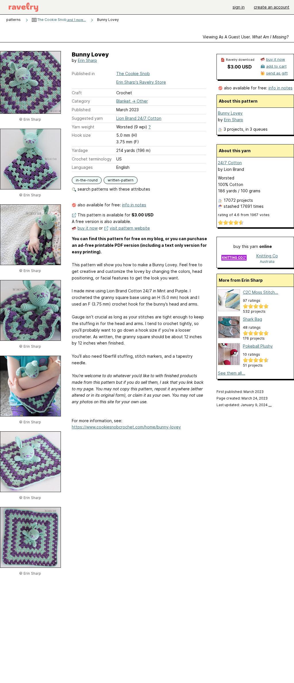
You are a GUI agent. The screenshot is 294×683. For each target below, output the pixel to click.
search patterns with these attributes (113, 189)
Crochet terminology (92, 158)
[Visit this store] (234, 258)
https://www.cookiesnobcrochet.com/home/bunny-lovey (126, 426)
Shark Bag (252, 319)
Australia (267, 261)
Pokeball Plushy (258, 346)
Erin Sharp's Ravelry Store (141, 82)
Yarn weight (83, 126)
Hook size (81, 135)
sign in (239, 7)
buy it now (88, 228)
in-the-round (87, 180)
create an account (271, 7)
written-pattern (121, 180)
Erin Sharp (87, 60)
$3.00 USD (239, 67)
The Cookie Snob (61, 19)
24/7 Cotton (230, 162)
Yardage (80, 150)
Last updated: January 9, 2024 (244, 405)
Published (81, 109)
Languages (82, 167)
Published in (83, 73)
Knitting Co (267, 255)
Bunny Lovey (230, 113)
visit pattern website (130, 228)
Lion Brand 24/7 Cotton (138, 118)
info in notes (134, 204)
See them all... (231, 373)
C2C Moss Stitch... (260, 292)
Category (81, 101)
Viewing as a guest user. (246, 36)
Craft (77, 92)
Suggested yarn (87, 118)
